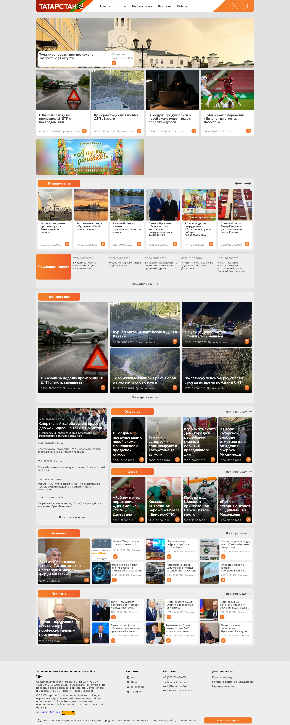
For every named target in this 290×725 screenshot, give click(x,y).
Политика (59, 594)
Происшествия (142, 6)
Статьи (121, 6)
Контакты (164, 6)
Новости (104, 6)
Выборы (182, 6)
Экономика (59, 533)
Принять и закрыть (228, 720)
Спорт (132, 471)
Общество (132, 411)
